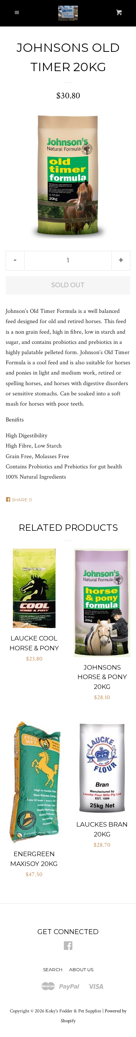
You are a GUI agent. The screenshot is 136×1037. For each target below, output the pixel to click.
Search (52, 969)
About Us (81, 969)
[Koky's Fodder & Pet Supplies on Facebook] (68, 947)
